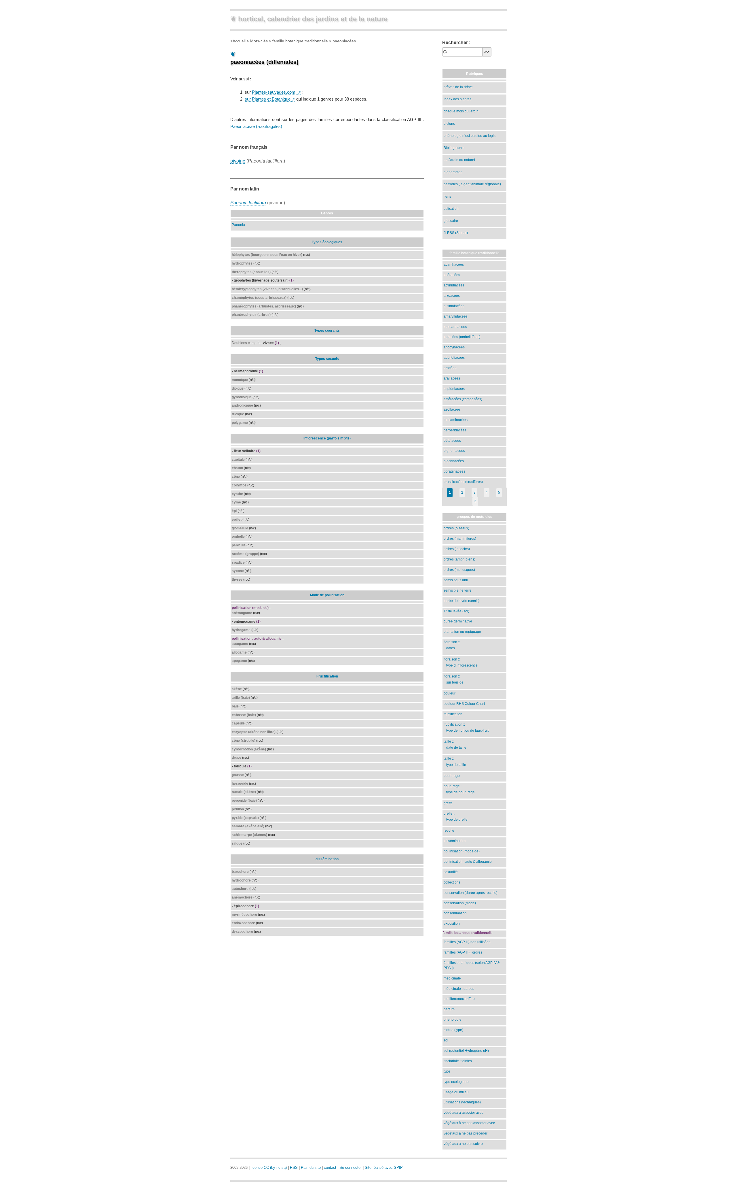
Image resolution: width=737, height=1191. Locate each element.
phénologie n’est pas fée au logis (469, 136)
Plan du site (311, 1167)
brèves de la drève (458, 87)
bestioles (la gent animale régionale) (472, 184)
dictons (449, 124)
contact (330, 1167)
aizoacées (452, 296)
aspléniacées (454, 389)
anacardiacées (455, 327)
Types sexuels (327, 359)
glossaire (451, 221)
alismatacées (454, 306)
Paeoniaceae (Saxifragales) (256, 126)
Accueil (239, 41)
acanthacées (454, 265)
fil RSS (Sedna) (456, 233)
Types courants (327, 331)
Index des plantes (457, 99)
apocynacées (454, 347)
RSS (294, 1167)
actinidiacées (454, 285)
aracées (450, 368)
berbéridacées (455, 430)
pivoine (237, 160)
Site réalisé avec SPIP (384, 1167)
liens (447, 197)
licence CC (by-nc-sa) (269, 1167)
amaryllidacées (456, 316)
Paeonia (238, 225)
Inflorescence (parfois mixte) (327, 438)
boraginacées (454, 471)
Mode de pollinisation (327, 595)
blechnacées (454, 461)
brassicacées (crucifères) (463, 482)
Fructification (327, 676)
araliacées (452, 378)
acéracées (452, 275)
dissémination (327, 859)
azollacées (452, 409)
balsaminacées (456, 420)
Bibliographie (454, 148)
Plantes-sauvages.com (274, 92)
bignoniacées (454, 451)
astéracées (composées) (463, 399)
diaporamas (453, 172)
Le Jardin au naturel (459, 160)
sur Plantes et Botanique (267, 99)
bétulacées (452, 441)
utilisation (451, 209)
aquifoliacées (454, 358)
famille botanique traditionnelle (300, 41)
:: (452, 645)
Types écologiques (327, 242)
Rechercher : (456, 42)
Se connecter (350, 1167)
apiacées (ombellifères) (462, 337)
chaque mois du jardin (461, 111)
